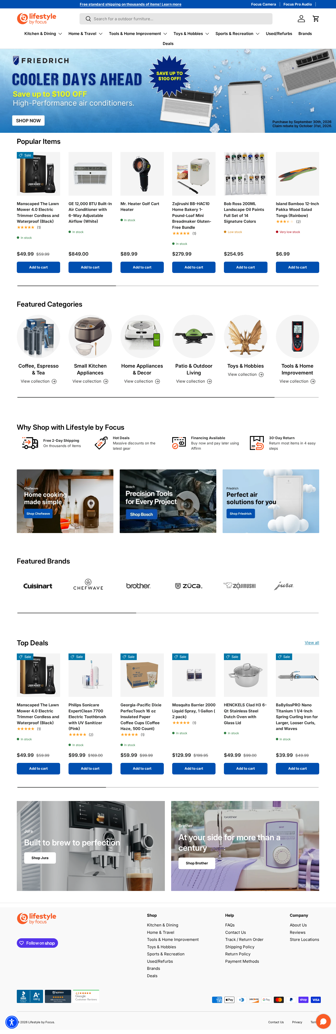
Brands (305, 33)
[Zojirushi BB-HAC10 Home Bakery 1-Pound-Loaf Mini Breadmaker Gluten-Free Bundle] (194, 173)
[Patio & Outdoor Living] (194, 336)
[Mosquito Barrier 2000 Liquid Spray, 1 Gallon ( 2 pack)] (194, 675)
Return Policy (237, 953)
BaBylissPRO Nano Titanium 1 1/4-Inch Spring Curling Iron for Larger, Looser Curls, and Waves (297, 716)
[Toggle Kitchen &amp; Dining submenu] (60, 34)
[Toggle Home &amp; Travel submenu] (100, 34)
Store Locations (304, 939)
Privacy (297, 1022)
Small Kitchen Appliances (90, 369)
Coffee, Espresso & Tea (38, 369)
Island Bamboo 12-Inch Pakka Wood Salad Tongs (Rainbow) (297, 209)
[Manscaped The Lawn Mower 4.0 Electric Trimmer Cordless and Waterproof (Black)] (38, 173)
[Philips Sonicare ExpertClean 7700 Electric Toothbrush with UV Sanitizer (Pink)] (90, 675)
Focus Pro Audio (298, 4)
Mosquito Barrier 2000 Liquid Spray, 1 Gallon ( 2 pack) (194, 710)
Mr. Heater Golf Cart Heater (139, 206)
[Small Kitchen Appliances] (90, 336)
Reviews (298, 932)
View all (312, 642)
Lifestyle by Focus (41, 1022)
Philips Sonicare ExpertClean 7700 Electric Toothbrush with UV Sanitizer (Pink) (87, 716)
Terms (315, 1022)
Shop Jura (40, 858)
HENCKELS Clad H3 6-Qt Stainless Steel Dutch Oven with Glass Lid (245, 713)
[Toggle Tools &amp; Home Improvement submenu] (165, 34)
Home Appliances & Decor (142, 369)
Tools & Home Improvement (135, 33)
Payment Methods (242, 961)
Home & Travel (82, 33)
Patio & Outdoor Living (193, 369)
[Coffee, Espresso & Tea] (38, 336)
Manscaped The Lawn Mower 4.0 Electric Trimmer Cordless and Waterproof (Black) (38, 212)
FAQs (230, 925)
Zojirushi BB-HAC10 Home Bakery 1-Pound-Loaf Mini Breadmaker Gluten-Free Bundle (191, 215)
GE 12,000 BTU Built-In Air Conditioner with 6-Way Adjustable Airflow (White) (90, 212)
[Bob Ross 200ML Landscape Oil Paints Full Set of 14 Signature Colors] (245, 173)
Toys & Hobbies (188, 33)
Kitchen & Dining (40, 33)
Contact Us (235, 932)
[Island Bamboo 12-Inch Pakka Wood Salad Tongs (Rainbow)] (297, 173)
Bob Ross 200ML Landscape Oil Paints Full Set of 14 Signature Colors (244, 212)
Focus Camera (263, 4)
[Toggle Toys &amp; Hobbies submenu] (207, 34)
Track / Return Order (244, 939)
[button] (316, 18)
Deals (168, 43)
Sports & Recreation (234, 33)
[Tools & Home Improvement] (297, 336)
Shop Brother (197, 863)
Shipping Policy (239, 946)
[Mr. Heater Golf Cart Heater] (142, 173)
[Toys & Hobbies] (245, 336)
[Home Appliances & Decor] (142, 336)
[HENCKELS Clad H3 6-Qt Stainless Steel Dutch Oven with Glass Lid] (245, 675)
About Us (298, 925)
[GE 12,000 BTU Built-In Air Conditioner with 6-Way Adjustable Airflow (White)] (90, 173)
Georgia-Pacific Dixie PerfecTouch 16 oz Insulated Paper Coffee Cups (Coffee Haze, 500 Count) (140, 716)
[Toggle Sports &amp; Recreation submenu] (257, 34)
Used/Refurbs (279, 33)
